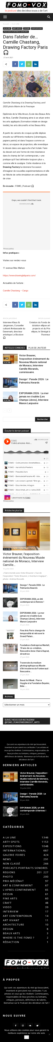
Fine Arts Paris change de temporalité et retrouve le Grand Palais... (32, 633)
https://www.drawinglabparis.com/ (19, 275)
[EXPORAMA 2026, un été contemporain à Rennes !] (10, 603)
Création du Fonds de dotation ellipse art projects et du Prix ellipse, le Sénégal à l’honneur (39, 328)
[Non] (49, 1034)
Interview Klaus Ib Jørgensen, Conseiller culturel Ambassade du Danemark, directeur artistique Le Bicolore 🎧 (14, 330)
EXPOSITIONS (37, 28)
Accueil (6, 24)
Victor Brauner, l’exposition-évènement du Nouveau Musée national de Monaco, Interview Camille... (24, 559)
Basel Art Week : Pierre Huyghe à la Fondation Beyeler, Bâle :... (35, 683)
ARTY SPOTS (17, 28)
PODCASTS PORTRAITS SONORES (16, 32)
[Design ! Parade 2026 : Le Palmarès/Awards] (10, 383)
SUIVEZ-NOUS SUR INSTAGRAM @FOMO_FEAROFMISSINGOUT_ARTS (22, 721)
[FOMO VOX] (26, 7)
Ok (26, 1037)
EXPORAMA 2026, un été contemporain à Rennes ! (33, 809)
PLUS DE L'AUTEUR (37, 348)
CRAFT (6, 386)
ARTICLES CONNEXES (15, 348)
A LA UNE (15, 24)
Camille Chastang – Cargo (15, 290)
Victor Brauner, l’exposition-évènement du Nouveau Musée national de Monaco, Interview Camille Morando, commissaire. (34, 779)
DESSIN (26, 28)
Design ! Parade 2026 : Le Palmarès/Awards (33, 795)
